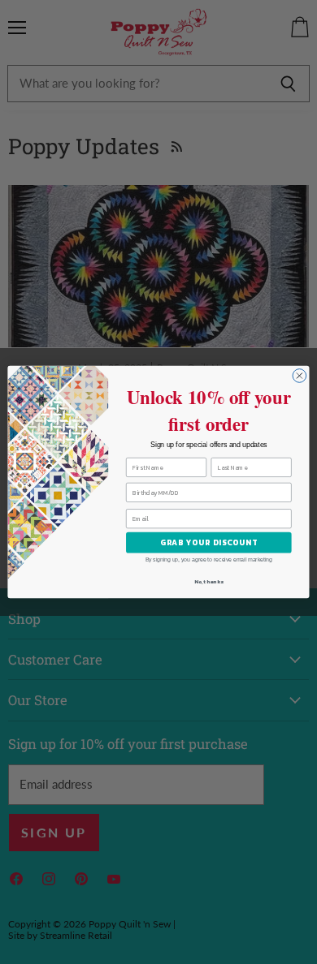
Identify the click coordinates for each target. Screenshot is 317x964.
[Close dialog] (299, 376)
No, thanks (209, 581)
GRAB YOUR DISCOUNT (209, 543)
